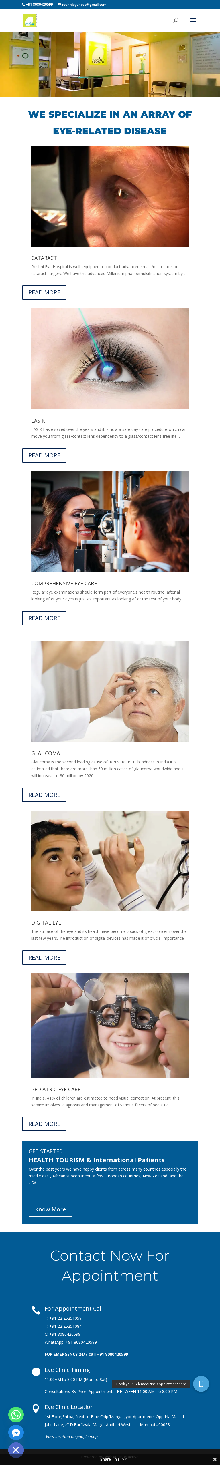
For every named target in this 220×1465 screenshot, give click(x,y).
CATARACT (44, 257)
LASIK (38, 420)
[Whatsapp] (16, 1414)
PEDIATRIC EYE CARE (55, 1089)
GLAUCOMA (45, 753)
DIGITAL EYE (46, 922)
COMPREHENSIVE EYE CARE (64, 583)
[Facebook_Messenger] (16, 1432)
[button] (201, 1384)
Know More (50, 1209)
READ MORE (44, 292)
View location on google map (72, 1436)
